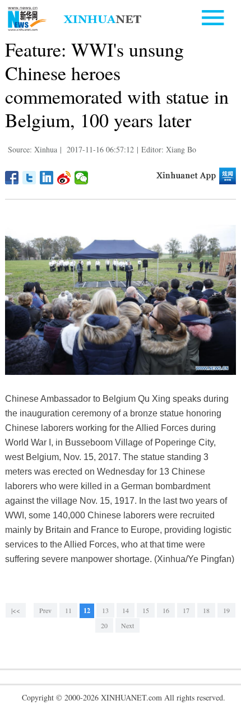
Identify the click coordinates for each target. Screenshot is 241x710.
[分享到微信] (82, 177)
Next (127, 625)
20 (104, 625)
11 (68, 610)
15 (145, 610)
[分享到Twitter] (29, 177)
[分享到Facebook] (12, 177)
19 (226, 610)
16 (166, 610)
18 (206, 610)
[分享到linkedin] (47, 177)
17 (186, 610)
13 (105, 610)
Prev (45, 610)
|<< (15, 610)
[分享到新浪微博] (64, 177)
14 (125, 610)
